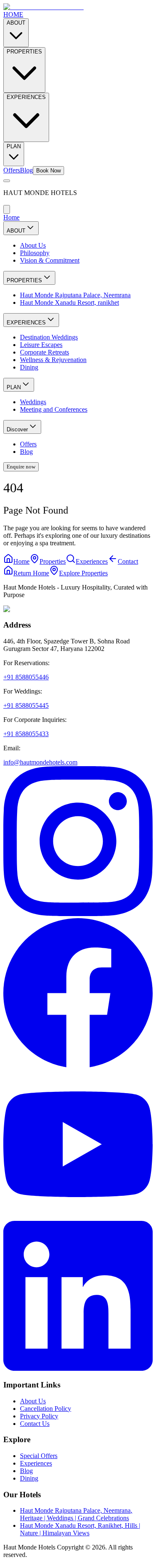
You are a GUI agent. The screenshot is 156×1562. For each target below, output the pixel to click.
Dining (29, 367)
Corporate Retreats (44, 352)
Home (11, 217)
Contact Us (35, 1423)
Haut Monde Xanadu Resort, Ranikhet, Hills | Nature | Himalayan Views (80, 1529)
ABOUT (16, 23)
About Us (33, 245)
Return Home (31, 573)
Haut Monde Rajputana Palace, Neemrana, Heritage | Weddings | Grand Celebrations (76, 1514)
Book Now (48, 170)
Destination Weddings (49, 337)
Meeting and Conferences (53, 409)
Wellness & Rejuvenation (53, 359)
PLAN (14, 146)
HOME (13, 14)
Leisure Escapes (41, 344)
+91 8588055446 (26, 677)
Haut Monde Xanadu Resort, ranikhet (69, 302)
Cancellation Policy (45, 1408)
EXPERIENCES (26, 97)
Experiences (36, 1463)
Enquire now (21, 466)
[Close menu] (6, 209)
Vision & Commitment (49, 260)
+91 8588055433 (26, 733)
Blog (26, 170)
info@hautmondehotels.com (40, 762)
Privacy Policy (39, 1416)
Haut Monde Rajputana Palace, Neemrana (75, 295)
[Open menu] (6, 181)
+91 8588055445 (26, 705)
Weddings (33, 401)
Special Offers (38, 1455)
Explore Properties (83, 573)
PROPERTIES (24, 51)
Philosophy (35, 252)
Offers (11, 170)
